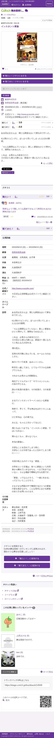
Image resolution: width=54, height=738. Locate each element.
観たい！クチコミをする (16, 76)
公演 (8, 17)
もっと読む (48, 163)
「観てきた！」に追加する (28, 565)
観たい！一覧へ (43, 222)
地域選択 (5, 4)
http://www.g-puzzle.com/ (28, 114)
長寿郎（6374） (15, 203)
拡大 (8, 700)
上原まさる (22, 636)
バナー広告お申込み (9, 14)
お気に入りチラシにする (44, 69)
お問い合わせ (39, 734)
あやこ (20, 614)
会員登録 (28, 5)
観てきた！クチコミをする (17, 81)
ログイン (17, 5)
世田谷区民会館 (12, 103)
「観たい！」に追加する (28, 558)
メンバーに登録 (8, 672)
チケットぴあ (10, 591)
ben (19, 652)
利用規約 (5, 734)
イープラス (9, 595)
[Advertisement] (27, 722)
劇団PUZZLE (10, 99)
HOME (3, 17)
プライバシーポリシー (17, 734)
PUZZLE (31, 529)
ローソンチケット (12, 599)
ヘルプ (48, 734)
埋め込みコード (8, 173)
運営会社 (30, 734)
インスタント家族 (10, 26)
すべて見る (48, 672)
